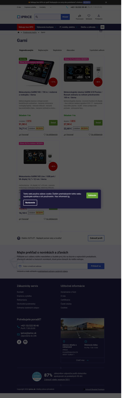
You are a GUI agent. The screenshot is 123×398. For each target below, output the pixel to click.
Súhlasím (92, 195)
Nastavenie (30, 202)
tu (69, 196)
